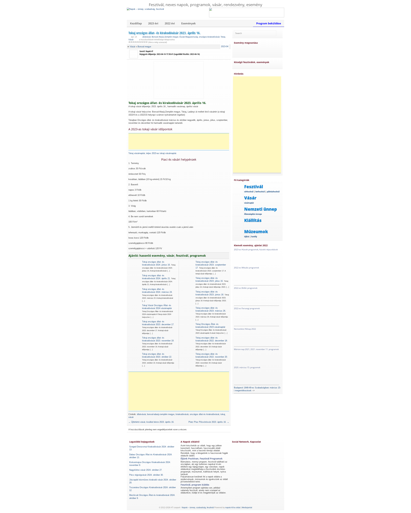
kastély (254, 236)
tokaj (222, 414)
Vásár (131, 39)
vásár (131, 417)
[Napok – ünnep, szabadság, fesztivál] (145, 9)
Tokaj (223, 37)
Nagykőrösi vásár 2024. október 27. (145, 470)
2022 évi (170, 23)
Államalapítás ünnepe (253, 214)
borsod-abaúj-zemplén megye (160, 414)
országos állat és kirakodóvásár (204, 414)
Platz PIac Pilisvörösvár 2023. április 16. (208, 422)
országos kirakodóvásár (209, 37)
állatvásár (146, 37)
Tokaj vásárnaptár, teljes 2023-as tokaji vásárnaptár (152, 153)
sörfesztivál (248, 191)
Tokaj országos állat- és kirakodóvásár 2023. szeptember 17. (211, 265)
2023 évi (153, 23)
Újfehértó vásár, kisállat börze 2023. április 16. (151, 422)
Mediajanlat (247, 507)
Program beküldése (268, 23)
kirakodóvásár (182, 414)
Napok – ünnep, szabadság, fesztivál (198, 507)
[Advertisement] (179, 141)
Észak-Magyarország (188, 37)
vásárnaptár (249, 202)
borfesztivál (260, 191)
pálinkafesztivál (273, 191)
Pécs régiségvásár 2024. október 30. (146, 475)
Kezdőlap (136, 23)
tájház (246, 236)
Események (188, 23)
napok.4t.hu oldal (232, 507)
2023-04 (224, 46)
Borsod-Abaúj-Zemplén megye (165, 37)
